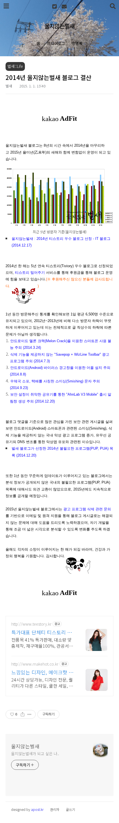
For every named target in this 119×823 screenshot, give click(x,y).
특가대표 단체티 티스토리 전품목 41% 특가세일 (41, 632)
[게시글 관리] (29, 714)
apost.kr (37, 809)
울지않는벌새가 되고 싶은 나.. (35, 753)
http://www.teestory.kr (31, 624)
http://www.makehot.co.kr (34, 664)
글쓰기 (70, 809)
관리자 (54, 809)
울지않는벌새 (59, 26)
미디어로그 (56, 43)
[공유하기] (22, 714)
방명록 (77, 43)
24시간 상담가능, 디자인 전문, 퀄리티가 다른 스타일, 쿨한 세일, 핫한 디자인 (42, 682)
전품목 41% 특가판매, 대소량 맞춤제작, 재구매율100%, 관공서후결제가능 (42, 642)
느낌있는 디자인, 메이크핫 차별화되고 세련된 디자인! (42, 672)
